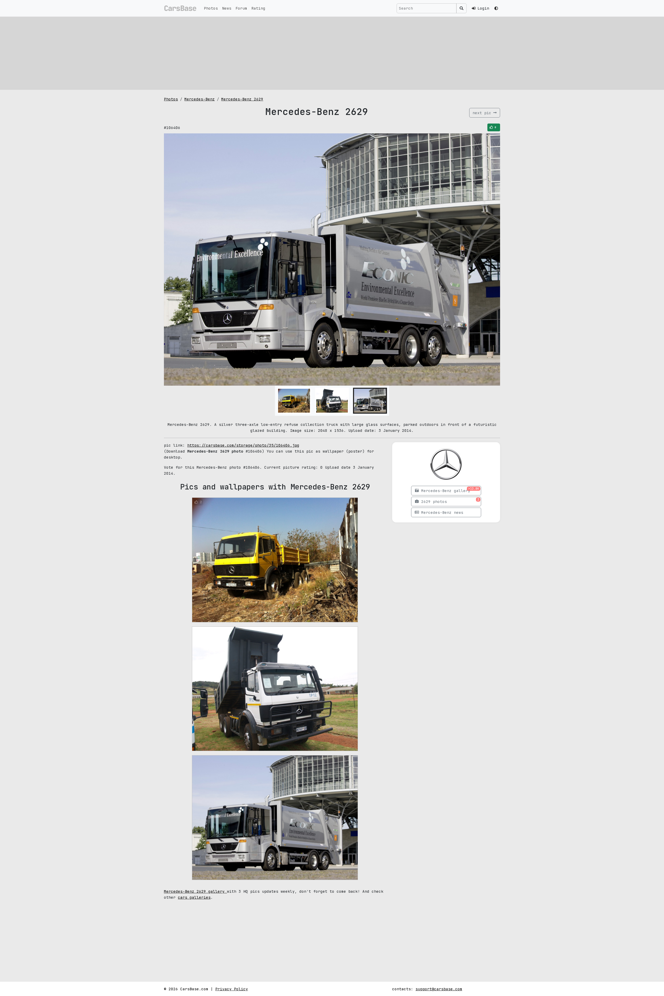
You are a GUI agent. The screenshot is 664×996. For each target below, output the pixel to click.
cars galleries (194, 897)
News (226, 8)
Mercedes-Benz (199, 99)
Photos (211, 8)
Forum (241, 8)
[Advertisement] (332, 53)
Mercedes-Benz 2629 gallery (195, 891)
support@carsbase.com (439, 988)
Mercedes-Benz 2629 (242, 99)
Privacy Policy (231, 988)
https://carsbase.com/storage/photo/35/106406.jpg (243, 445)
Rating (258, 8)
